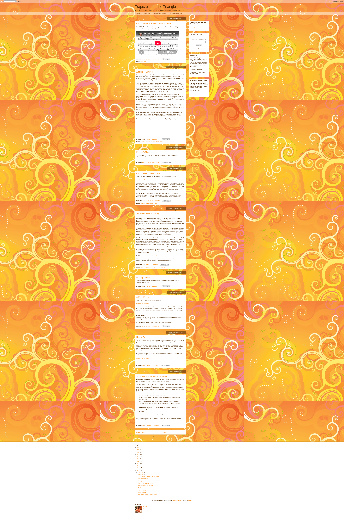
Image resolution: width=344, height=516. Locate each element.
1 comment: (155, 264)
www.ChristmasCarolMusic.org (144, 180)
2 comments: (155, 365)
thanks (161, 141)
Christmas (147, 203)
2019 (138, 454)
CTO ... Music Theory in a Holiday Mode (153, 23)
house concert (149, 267)
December (141, 472)
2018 (138, 456)
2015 (138, 463)
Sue (146, 506)
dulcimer (142, 141)
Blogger (190, 500)
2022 (138, 447)
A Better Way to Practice (142, 358)
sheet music (153, 203)
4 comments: (155, 425)
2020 (138, 452)
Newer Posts (140, 432)
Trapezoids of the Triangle (155, 7)
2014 (138, 465)
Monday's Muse (143, 152)
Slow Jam (147, 13)
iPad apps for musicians (142, 303)
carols (142, 203)
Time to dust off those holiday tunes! (151, 376)
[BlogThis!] (164, 59)
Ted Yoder (163, 267)
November (141, 474)
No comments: (156, 59)
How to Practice (143, 337)
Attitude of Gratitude (145, 72)
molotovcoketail (177, 500)
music (157, 141)
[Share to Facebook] (168, 59)
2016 (138, 461)
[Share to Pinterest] (169, 59)
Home (138, 13)
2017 (138, 459)
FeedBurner (202, 48)
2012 (138, 470)
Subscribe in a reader (196, 28)
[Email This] (163, 59)
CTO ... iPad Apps (144, 297)
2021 (138, 450)
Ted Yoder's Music (154, 255)
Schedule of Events (160, 13)
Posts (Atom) (164, 436)
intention (153, 141)
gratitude (147, 141)
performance (157, 267)
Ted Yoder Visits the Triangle (148, 213)
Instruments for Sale (176, 13)
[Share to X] (166, 59)
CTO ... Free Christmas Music (149, 173)
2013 (138, 468)
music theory (143, 61)
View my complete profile (149, 509)
